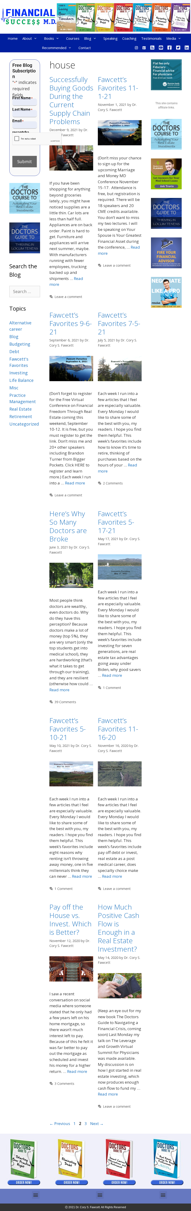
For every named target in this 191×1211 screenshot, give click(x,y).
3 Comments (64, 1083)
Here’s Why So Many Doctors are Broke (68, 526)
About (27, 38)
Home (13, 38)
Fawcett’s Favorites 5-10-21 (67, 729)
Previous (59, 1123)
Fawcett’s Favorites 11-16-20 (118, 729)
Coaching (129, 38)
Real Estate (20, 409)
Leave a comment (68, 296)
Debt (14, 351)
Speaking (110, 38)
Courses (72, 38)
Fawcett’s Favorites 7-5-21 (119, 323)
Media (171, 38)
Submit (24, 161)
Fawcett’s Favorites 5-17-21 (116, 522)
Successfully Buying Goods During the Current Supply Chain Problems (71, 100)
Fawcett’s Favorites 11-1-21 (118, 88)
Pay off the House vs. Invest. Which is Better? (70, 919)
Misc (13, 388)
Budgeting (19, 344)
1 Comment (112, 687)
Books (49, 38)
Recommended (54, 47)
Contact (84, 47)
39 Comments (65, 702)
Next (97, 1123)
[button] (36, 1195)
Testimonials (151, 38)
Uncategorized (24, 424)
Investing (18, 373)
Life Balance (21, 380)
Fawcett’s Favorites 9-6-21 (70, 323)
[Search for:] (24, 291)
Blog (87, 38)
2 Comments (113, 483)
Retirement (20, 416)
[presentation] (37, 139)
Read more (75, 483)
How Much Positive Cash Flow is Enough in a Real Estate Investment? (118, 928)
